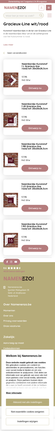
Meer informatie (14, 393)
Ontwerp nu (35, 88)
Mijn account (41, 7)
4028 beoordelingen (14, 271)
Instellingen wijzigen (27, 421)
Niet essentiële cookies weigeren (27, 412)
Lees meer (8, 45)
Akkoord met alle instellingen (27, 402)
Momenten (9, 310)
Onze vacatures (11, 326)
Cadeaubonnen (11, 348)
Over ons (8, 315)
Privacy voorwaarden (15, 321)
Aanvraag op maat (13, 343)
